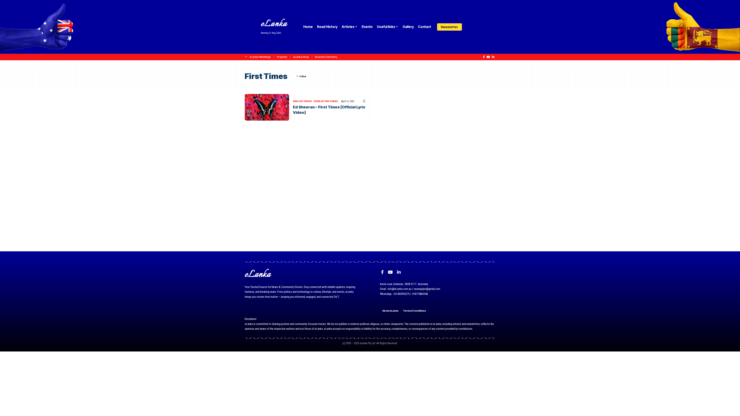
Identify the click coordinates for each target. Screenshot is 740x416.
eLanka (274, 24)
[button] (476, 26)
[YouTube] (488, 57)
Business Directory (326, 56)
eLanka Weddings (260, 56)
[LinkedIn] (493, 57)
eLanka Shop (301, 56)
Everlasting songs (326, 101)
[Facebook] (484, 57)
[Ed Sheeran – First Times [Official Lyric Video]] (267, 107)
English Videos (302, 101)
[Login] (469, 26)
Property (282, 56)
